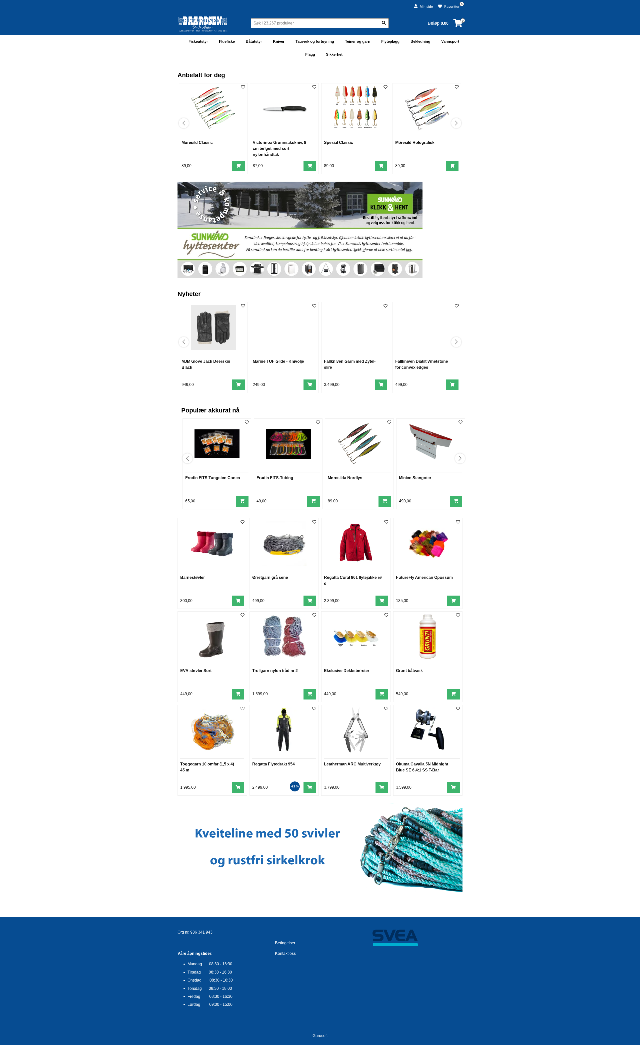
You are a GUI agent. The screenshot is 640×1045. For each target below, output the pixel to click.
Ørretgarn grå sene (270, 577)
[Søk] (383, 23)
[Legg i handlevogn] (238, 166)
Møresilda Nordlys (345, 478)
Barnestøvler (192, 577)
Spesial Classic (338, 142)
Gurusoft (320, 1036)
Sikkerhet (334, 54)
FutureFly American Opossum (424, 577)
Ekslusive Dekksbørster (346, 671)
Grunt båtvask (409, 671)
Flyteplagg (390, 41)
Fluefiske (227, 41)
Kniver (278, 41)
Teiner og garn (357, 41)
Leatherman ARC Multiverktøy (352, 764)
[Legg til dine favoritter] (243, 87)
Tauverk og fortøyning (315, 41)
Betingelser (285, 943)
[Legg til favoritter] (242, 522)
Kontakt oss (285, 953)
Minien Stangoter (415, 478)
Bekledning (420, 41)
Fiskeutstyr (198, 41)
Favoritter (451, 6)
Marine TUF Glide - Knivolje (278, 361)
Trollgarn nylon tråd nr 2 (275, 671)
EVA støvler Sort (196, 671)
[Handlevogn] (458, 24)
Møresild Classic (197, 142)
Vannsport (450, 41)
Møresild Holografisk (414, 142)
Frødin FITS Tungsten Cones (212, 478)
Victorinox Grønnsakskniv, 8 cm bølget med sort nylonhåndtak (279, 148)
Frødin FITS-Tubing (274, 478)
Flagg (310, 54)
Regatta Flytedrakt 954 (273, 764)
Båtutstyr (254, 41)
